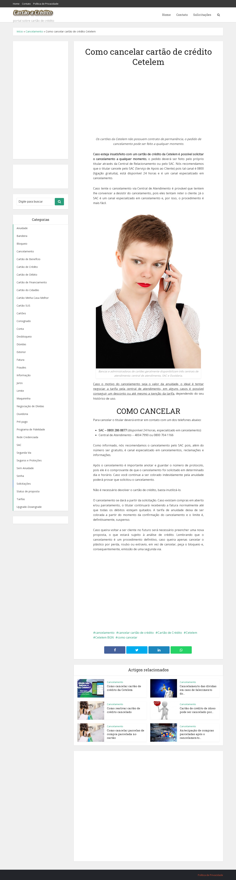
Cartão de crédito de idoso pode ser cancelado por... (198, 710)
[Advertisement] (41, 100)
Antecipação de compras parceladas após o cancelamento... (197, 734)
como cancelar (127, 637)
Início (20, 31)
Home (16, 3)
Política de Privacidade (45, 3)
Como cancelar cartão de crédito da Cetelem (124, 688)
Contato (26, 3)
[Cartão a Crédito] (33, 12)
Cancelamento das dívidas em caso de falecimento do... (198, 689)
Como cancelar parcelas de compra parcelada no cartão (125, 734)
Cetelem (191, 633)
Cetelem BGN (104, 637)
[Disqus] (148, 805)
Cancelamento (34, 31)
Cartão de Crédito (170, 633)
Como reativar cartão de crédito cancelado (123, 710)
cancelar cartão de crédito (136, 633)
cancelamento (104, 633)
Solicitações (202, 15)
